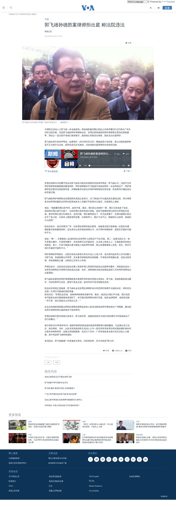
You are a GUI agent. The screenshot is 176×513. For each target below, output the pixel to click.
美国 (84, 422)
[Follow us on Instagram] (108, 459)
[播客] (139, 459)
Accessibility (94, 491)
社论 (50, 486)
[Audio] (151, 8)
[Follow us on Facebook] (102, 459)
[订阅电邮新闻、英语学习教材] (145, 459)
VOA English (94, 476)
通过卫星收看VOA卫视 (57, 458)
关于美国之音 (14, 476)
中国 (47, 19)
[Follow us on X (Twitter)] (90, 459)
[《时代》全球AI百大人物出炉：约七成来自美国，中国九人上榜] (71, 425)
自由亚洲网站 (134, 476)
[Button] (128, 42)
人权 (84, 435)
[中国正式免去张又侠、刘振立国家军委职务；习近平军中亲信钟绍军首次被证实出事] (17, 438)
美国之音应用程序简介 (18, 463)
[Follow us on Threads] (114, 459)
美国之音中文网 (90, 157)
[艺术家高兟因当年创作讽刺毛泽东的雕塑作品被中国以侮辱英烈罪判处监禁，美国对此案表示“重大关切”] (71, 438)
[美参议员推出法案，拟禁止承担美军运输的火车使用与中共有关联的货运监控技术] (125, 438)
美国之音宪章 (14, 491)
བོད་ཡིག (91, 481)
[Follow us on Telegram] (121, 459)
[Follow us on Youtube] (96, 459)
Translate (170, 2)
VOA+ (11, 486)
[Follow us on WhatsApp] (127, 459)
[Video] (159, 8)
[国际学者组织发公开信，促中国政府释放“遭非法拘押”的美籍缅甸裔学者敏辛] (125, 425)
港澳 (30, 422)
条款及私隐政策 (55, 476)
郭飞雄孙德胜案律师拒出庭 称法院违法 (102, 153)
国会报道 (139, 435)
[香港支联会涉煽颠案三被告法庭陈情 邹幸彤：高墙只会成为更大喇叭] (17, 425)
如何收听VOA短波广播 (57, 463)
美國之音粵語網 (55, 491)
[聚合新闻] (133, 459)
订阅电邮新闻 (14, 458)
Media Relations (95, 486)
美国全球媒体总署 (56, 481)
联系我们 (12, 481)
